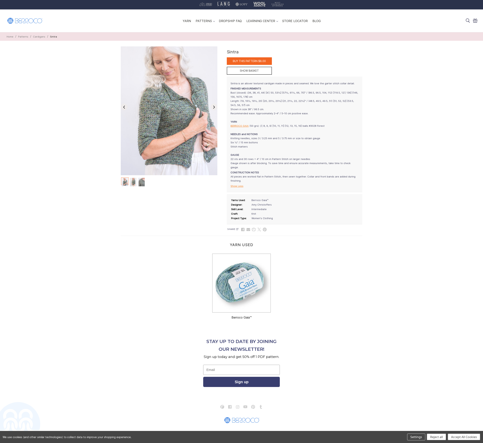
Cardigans (39, 36)
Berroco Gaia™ (242, 317)
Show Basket (249, 70)
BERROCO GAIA (240, 125)
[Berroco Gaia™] (241, 283)
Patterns (23, 36)
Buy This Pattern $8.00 (249, 61)
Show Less (237, 185)
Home (10, 36)
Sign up (241, 382)
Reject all (436, 437)
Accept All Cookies (464, 437)
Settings (416, 437)
